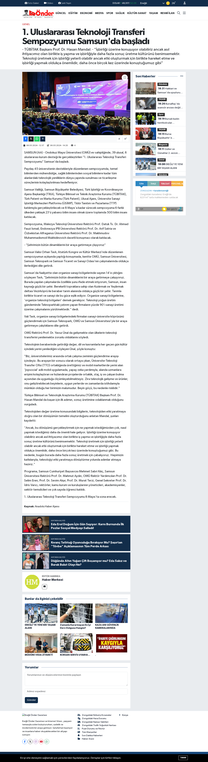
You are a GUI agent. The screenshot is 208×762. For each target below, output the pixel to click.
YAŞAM (153, 13)
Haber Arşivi (88, 739)
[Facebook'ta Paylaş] (25, 138)
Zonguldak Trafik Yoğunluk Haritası (99, 725)
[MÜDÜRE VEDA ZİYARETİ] (41, 643)
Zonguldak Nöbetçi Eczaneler (96, 715)
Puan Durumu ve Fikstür (93, 729)
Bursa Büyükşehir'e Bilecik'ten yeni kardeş (170, 136)
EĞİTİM (73, 13)
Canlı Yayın (66, 3)
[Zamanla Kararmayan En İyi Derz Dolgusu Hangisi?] (76, 613)
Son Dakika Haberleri (92, 735)
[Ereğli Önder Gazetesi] (38, 13)
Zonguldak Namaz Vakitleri (95, 722)
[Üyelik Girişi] (183, 3)
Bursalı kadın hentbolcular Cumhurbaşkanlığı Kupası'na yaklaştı (168, 121)
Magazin (163, 145)
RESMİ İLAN (167, 13)
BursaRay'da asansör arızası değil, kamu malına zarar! (169, 106)
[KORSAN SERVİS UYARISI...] (76, 643)
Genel (26, 24)
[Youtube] (41, 741)
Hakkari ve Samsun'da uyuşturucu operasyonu (170, 91)
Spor (161, 115)
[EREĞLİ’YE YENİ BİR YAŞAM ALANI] (41, 613)
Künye (125, 715)
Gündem (163, 84)
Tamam (183, 758)
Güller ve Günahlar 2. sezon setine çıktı (167, 151)
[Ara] (179, 13)
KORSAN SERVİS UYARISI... (75, 655)
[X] (30, 741)
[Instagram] (35, 741)
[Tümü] (181, 76)
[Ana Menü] (184, 13)
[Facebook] (24, 741)
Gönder (31, 700)
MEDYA (99, 13)
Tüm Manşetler (89, 732)
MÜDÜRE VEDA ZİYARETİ (39, 655)
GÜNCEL (60, 13)
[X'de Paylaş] (31, 138)
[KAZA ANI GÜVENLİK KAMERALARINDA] (111, 613)
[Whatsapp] (46, 741)
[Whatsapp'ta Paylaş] (37, 138)
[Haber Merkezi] (32, 582)
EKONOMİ (86, 13)
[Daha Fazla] (42, 138)
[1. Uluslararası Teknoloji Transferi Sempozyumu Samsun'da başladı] (76, 103)
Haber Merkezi (52, 579)
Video (50, 3)
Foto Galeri (33, 3)
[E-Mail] (44, 586)
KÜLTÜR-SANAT (136, 13)
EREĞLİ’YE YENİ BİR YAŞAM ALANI (170, 166)
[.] (111, 643)
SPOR (109, 13)
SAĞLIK (120, 13)
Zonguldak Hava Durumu (94, 718)
